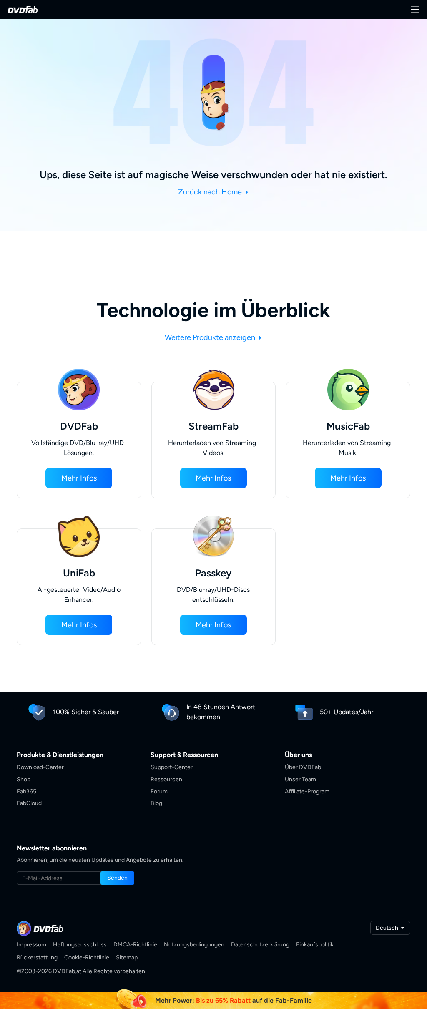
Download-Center (40, 767)
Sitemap (127, 957)
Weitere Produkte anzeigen (211, 337)
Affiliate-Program (307, 791)
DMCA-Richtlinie (135, 944)
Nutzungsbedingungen (194, 944)
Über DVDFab (303, 767)
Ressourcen (166, 779)
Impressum (31, 944)
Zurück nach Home (211, 191)
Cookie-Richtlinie (86, 957)
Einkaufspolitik (315, 944)
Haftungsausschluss (80, 944)
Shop (23, 779)
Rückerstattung (37, 957)
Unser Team (300, 779)
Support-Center (172, 767)
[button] (78, 478)
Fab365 (26, 791)
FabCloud (29, 803)
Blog (156, 803)
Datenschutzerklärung (260, 944)
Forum (159, 791)
